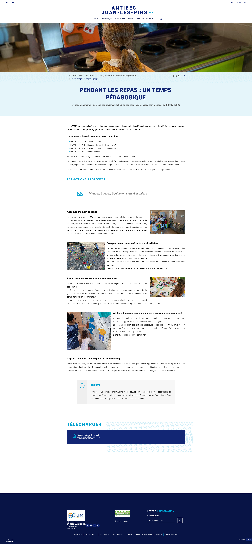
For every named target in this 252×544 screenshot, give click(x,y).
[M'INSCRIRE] (180, 520)
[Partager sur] (184, 75)
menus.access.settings (12, 2)
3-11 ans (99, 76)
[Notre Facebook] (87, 525)
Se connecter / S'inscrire (240, 2)
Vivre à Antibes (120, 19)
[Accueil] (69, 76)
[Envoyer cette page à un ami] (179, 75)
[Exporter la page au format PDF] (176, 75)
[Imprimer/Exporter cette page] (173, 75)
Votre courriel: (153, 516)
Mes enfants (90, 76)
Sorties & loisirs (134, 19)
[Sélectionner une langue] (7, 2)
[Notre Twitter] (91, 525)
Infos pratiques (106, 19)
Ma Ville (95, 19)
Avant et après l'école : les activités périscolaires (120, 76)
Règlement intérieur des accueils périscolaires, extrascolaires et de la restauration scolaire (88, 437)
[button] (161, 19)
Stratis (249, 539)
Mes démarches (148, 19)
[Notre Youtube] (94, 525)
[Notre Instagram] (98, 525)
